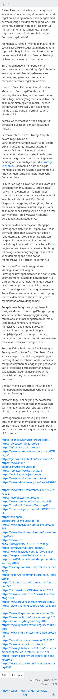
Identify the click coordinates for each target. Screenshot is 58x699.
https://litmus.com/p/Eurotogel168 (23, 548)
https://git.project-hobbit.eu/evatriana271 (27, 459)
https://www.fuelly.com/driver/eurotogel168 (28, 617)
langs (31, 690)
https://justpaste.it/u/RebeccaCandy (23, 555)
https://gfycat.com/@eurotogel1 (21, 443)
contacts (42, 690)
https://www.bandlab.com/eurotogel (24, 478)
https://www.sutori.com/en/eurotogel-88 (26, 501)
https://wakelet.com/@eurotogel (21, 474)
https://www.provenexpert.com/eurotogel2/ (28, 602)
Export (16, 675)
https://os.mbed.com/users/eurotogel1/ (26, 440)
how (22, 690)
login (26, 694)
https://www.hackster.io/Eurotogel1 (23, 644)
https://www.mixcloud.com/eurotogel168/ (27, 551)
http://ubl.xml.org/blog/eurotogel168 (24, 621)
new (5, 690)
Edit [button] (4, 675)
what (14, 690)
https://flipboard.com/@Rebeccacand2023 (27, 590)
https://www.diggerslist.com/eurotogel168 (28, 613)
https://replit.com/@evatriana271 (22, 470)
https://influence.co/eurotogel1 (21, 447)
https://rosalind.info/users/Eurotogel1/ (25, 505)
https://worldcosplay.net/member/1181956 (28, 640)
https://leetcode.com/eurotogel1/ (22, 497)
